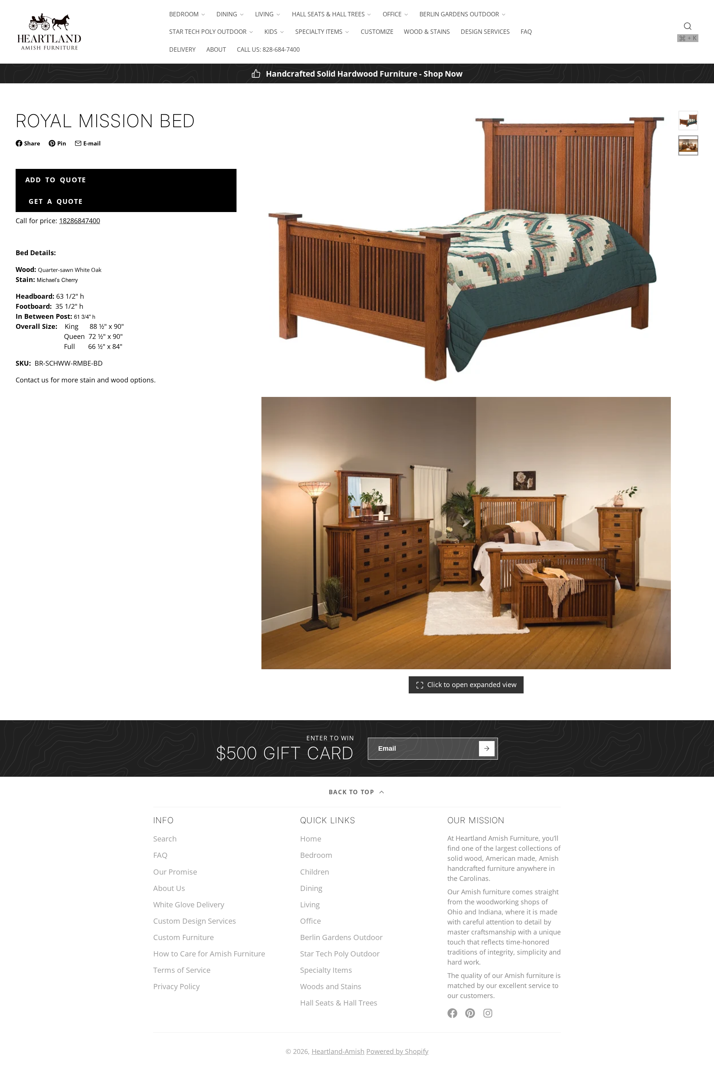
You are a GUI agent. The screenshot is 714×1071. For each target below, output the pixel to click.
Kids (270, 32)
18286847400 (79, 220)
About (216, 49)
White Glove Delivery (188, 905)
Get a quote (56, 201)
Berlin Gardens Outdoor (459, 14)
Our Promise (175, 872)
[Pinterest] (470, 1013)
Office (392, 14)
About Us (169, 888)
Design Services (485, 32)
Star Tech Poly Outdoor (208, 32)
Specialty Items (318, 32)
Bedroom (184, 14)
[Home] (49, 31)
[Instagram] (488, 1013)
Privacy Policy (176, 986)
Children (314, 872)
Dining (226, 14)
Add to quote (56, 179)
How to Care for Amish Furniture (209, 954)
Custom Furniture (183, 937)
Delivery (182, 49)
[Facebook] (452, 1013)
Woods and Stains (330, 986)
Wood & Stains (427, 32)
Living (264, 14)
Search (165, 839)
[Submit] (486, 748)
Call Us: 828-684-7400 (268, 49)
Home (310, 839)
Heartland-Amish (338, 1051)
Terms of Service (181, 970)
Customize (377, 32)
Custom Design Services (194, 921)
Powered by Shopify (397, 1051)
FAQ (526, 32)
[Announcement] (357, 73)
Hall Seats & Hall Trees (328, 14)
